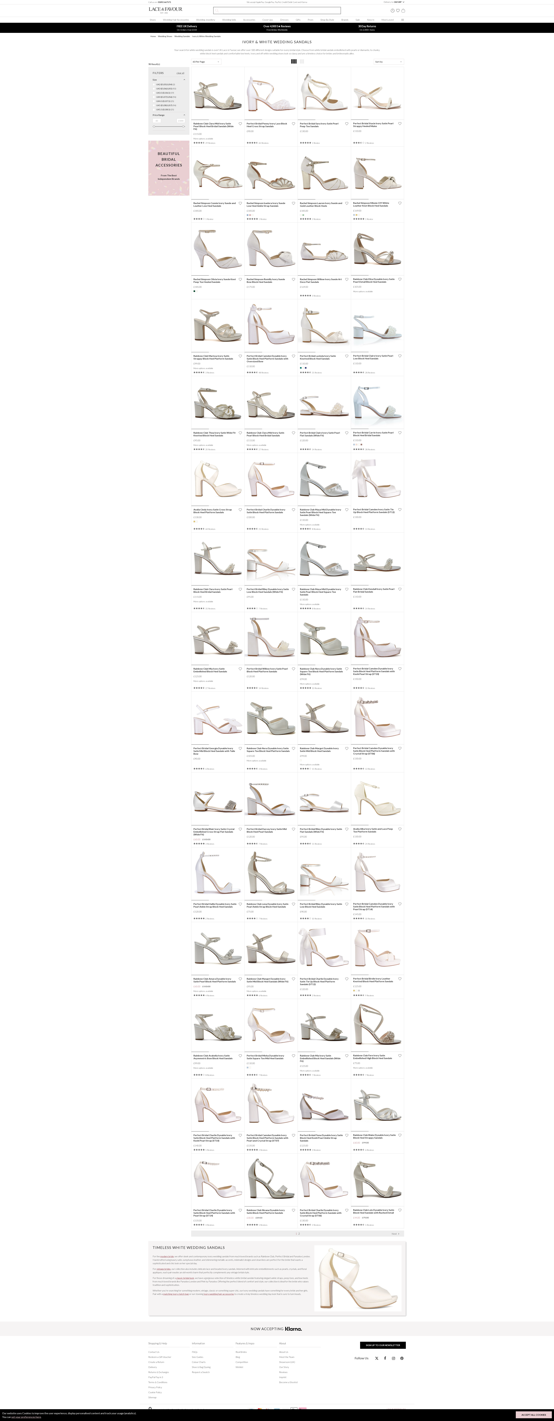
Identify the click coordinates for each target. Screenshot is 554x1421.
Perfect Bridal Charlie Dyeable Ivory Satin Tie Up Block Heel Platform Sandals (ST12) (319, 981)
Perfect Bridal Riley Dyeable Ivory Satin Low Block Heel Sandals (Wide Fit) (268, 590)
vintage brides (164, 1268)
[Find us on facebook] (385, 1358)
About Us (283, 1352)
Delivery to (393, 2)
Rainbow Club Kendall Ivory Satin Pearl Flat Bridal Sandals (373, 590)
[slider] (154, 126)
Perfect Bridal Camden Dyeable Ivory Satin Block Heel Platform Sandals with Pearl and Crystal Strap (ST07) (267, 1138)
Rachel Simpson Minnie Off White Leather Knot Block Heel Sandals (371, 204)
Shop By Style (327, 19)
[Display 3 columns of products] (302, 61)
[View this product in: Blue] (354, 215)
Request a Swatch (201, 1372)
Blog (238, 1357)
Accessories (249, 19)
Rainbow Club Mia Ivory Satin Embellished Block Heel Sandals (210, 670)
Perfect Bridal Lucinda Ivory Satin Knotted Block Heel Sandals (318, 357)
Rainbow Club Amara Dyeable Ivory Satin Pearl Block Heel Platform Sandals (214, 980)
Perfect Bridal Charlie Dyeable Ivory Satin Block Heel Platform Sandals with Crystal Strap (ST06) (320, 1213)
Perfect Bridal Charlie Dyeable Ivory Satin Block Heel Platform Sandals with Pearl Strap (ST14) (214, 1213)
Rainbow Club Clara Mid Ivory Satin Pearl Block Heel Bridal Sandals (265, 434)
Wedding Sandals (182, 36)
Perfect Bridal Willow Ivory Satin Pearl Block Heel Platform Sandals (267, 670)
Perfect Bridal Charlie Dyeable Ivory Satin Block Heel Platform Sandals (266, 511)
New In (370, 19)
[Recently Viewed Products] (392, 11)
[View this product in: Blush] (356, 444)
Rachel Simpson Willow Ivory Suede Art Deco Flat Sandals (321, 280)
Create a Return (156, 1362)
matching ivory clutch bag (176, 1294)
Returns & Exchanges (158, 1372)
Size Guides (197, 1357)
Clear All (180, 72)
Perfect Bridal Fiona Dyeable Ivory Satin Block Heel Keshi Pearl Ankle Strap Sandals (321, 1138)
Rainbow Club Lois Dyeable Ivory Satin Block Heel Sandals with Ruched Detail (373, 1211)
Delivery (152, 1367)
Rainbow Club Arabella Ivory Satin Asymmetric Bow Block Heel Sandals (213, 1057)
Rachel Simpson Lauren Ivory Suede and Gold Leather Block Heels (321, 204)
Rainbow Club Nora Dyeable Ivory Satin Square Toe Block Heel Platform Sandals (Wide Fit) (321, 671)
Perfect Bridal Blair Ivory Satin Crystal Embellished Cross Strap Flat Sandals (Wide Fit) (213, 832)
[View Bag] (403, 10)
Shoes (153, 19)
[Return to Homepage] (170, 10)
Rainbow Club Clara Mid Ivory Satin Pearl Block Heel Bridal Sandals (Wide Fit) (213, 126)
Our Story (284, 1367)
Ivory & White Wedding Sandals (206, 36)
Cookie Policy (155, 1392)
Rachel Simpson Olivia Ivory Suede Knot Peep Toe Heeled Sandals (214, 280)
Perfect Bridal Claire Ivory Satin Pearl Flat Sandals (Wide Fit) (320, 434)
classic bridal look (185, 1278)
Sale (358, 19)
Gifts (298, 19)
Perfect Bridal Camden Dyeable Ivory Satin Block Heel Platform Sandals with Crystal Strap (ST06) (374, 751)
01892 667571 (164, 2)
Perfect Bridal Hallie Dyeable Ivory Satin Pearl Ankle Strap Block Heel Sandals (214, 905)
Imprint (282, 1377)
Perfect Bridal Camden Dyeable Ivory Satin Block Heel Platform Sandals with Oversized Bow (267, 358)
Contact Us (153, 1352)
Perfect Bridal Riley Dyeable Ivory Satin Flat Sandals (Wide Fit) (321, 830)
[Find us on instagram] (393, 1358)
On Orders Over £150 (187, 28)
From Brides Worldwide (277, 28)
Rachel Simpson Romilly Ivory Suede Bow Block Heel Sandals (266, 280)
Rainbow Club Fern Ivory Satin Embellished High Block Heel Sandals (372, 1056)
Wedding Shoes (165, 36)
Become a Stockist (288, 1382)
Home (153, 36)
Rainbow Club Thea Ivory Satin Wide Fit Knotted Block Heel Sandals (214, 434)
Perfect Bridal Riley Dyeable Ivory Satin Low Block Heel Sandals (321, 905)
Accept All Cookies (534, 1414)
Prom (310, 19)
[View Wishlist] (398, 10)
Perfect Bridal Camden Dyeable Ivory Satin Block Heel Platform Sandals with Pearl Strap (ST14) (374, 906)
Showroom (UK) (287, 1362)
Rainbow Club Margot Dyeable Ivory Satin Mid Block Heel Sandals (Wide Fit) (267, 980)
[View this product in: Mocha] (361, 444)
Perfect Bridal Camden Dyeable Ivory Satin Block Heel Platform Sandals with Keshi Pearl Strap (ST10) (374, 671)
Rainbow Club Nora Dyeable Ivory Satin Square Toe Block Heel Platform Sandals (268, 749)
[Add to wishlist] (240, 123)
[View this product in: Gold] (356, 215)
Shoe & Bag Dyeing (201, 1367)
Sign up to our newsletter (383, 1345)
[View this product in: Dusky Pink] (250, 215)
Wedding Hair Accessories (176, 19)
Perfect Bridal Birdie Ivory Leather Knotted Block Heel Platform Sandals (373, 980)
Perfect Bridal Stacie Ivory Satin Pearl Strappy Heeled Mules (373, 124)
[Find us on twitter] (376, 1358)
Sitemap (152, 1397)
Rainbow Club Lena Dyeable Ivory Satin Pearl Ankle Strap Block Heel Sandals (267, 905)
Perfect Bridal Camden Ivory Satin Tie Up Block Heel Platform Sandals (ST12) (374, 510)
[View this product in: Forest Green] (194, 291)
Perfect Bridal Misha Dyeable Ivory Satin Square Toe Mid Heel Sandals (265, 1057)
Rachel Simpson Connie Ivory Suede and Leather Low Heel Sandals (214, 204)
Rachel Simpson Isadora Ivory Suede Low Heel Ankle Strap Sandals (266, 204)
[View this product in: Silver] (359, 990)
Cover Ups (267, 19)
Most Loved (387, 19)
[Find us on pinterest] (401, 1358)
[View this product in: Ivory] (252, 215)
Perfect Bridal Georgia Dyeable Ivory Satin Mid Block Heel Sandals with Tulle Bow (214, 751)
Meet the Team (286, 1357)
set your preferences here (26, 1417)
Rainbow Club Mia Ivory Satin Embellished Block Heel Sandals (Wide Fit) (320, 1058)
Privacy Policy (155, 1387)
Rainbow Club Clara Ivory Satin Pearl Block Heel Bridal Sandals (212, 590)
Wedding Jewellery (205, 19)
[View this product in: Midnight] (306, 368)
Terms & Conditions (157, 1382)
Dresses (284, 19)
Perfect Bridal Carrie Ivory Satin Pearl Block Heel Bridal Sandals (373, 434)
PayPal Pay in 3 (155, 1377)
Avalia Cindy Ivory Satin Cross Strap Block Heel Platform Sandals (212, 511)
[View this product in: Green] (301, 368)
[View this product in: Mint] (303, 215)
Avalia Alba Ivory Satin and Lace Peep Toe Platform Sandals (373, 830)
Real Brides (241, 1352)
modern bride (167, 1256)
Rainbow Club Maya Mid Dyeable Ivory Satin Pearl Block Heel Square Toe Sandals (320, 592)
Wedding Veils (229, 19)
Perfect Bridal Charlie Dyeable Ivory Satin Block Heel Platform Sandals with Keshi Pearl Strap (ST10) (214, 1138)
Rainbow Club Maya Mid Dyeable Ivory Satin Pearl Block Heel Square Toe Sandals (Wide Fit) (320, 512)
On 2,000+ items (367, 28)
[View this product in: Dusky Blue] (247, 215)
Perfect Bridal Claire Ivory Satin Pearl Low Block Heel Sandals (373, 357)
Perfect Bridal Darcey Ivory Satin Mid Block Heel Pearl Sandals (267, 830)
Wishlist (239, 1367)
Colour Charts (199, 1362)
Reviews (283, 1372)
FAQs (195, 1352)
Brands (344, 19)
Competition (242, 1362)
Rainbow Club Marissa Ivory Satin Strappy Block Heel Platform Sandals (213, 357)
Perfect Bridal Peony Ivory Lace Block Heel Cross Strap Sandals (267, 125)
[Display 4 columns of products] (294, 61)
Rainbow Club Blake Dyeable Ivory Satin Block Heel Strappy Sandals (374, 1136)
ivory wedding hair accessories (219, 1294)
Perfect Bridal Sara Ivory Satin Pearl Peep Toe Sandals (319, 125)
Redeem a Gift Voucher (159, 1357)
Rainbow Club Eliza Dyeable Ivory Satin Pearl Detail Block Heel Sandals (374, 280)
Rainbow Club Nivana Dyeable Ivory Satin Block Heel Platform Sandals (266, 1211)
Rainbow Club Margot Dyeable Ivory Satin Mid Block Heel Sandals (319, 749)
